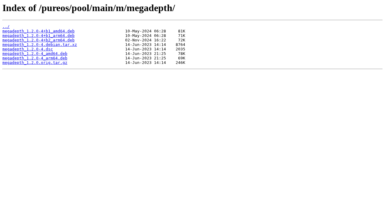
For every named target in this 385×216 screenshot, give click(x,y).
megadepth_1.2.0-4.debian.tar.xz (39, 44)
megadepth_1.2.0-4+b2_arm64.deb (38, 40)
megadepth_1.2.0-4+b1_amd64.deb (38, 31)
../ (6, 26)
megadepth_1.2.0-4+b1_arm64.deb (38, 35)
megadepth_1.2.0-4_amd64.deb (34, 53)
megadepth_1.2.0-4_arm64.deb (34, 58)
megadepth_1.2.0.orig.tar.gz (34, 62)
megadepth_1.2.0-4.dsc (27, 49)
